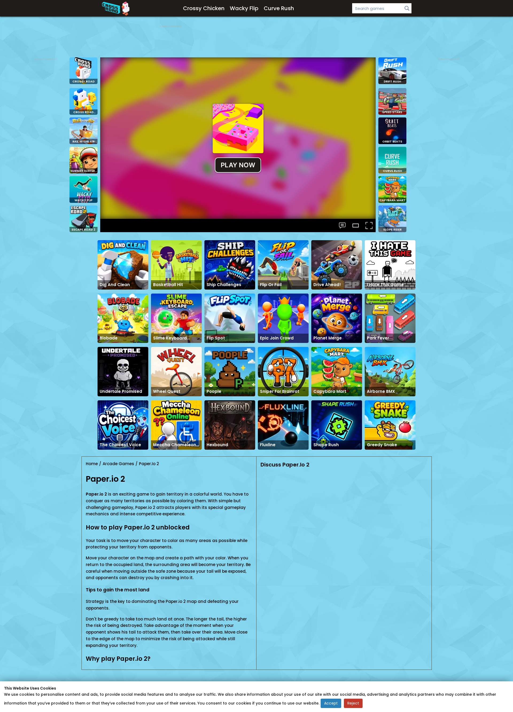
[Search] (406, 8)
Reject (353, 703)
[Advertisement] (256, 40)
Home (92, 463)
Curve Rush (279, 8)
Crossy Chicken (203, 8)
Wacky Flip (244, 8)
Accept (331, 703)
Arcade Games (118, 463)
